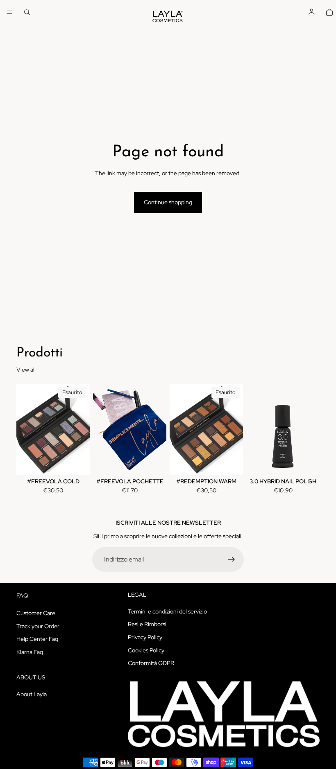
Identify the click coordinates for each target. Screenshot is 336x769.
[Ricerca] (27, 12)
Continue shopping (168, 202)
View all (26, 369)
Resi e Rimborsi (147, 624)
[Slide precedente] (25, 429)
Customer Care (35, 613)
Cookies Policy (146, 650)
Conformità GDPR (151, 663)
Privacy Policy (145, 637)
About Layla (31, 693)
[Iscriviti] (231, 559)
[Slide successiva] (81, 429)
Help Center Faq (37, 639)
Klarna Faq (29, 652)
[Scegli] (153, 463)
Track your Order (37, 625)
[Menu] (9, 12)
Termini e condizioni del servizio (167, 611)
